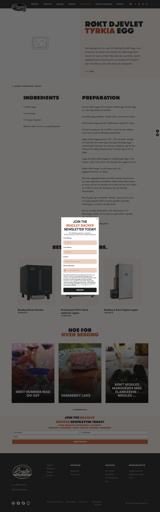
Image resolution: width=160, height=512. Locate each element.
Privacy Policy (81, 285)
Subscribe (80, 290)
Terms (88, 285)
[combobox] (67, 270)
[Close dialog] (97, 219)
